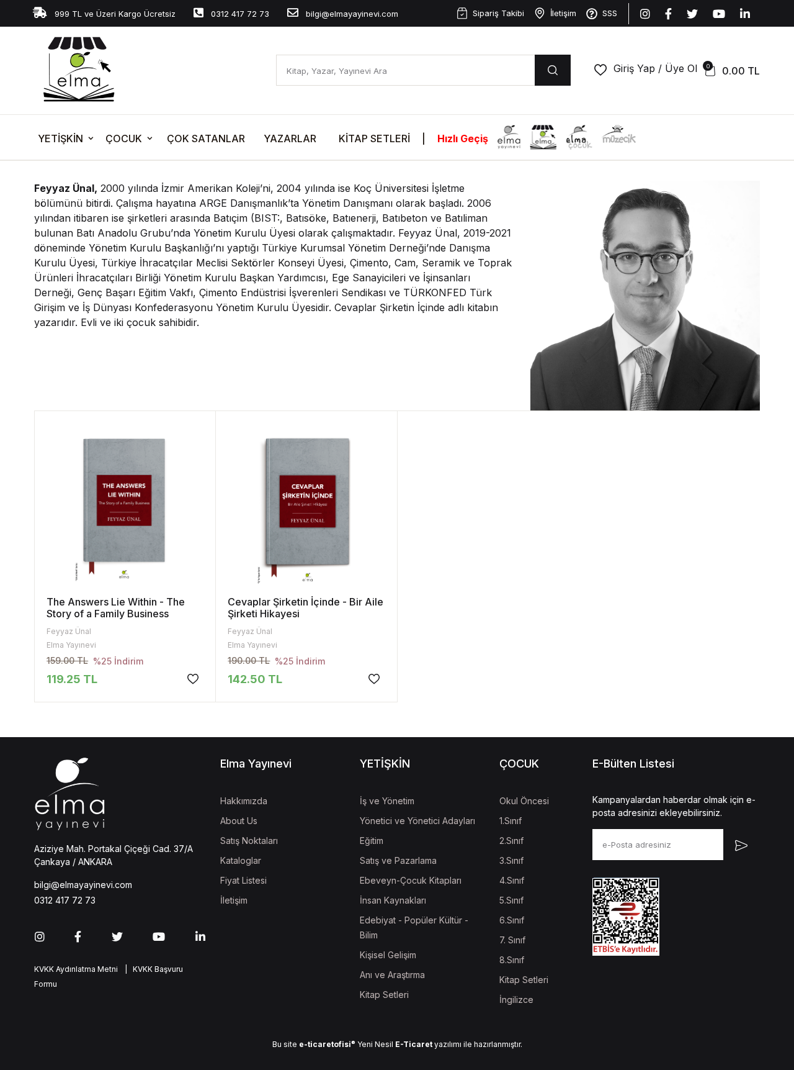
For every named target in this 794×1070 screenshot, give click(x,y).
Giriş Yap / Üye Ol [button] (655, 68)
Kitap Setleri (374, 138)
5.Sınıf (511, 900)
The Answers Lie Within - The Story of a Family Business (116, 608)
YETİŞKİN (60, 138)
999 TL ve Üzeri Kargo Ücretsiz (114, 14)
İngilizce (516, 999)
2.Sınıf (511, 840)
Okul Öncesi (524, 801)
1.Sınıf (510, 820)
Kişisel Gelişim (388, 955)
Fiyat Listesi (243, 880)
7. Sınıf (512, 940)
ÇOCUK (123, 138)
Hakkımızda (243, 801)
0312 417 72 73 (238, 14)
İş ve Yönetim (387, 801)
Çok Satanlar (206, 138)
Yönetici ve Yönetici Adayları (417, 820)
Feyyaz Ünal (69, 631)
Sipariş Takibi (498, 13)
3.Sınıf (511, 860)
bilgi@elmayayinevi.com (350, 14)
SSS (609, 13)
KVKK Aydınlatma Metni (76, 969)
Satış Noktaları (249, 840)
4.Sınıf (511, 880)
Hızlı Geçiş (462, 138)
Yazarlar (290, 138)
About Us (238, 820)
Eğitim (371, 840)
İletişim (563, 13)
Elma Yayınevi (71, 645)
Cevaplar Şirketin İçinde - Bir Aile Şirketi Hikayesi (305, 608)
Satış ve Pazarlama (398, 860)
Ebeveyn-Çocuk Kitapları (411, 880)
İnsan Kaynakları (393, 900)
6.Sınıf (511, 920)
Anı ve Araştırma (392, 974)
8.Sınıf (511, 959)
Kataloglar (240, 860)
